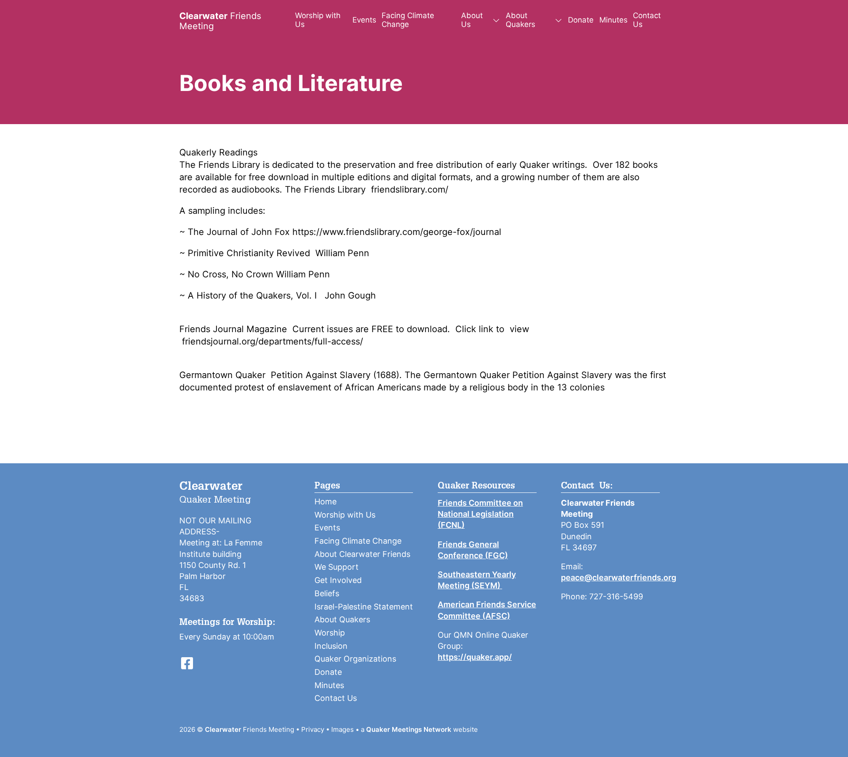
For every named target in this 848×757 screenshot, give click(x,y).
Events (364, 19)
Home (325, 501)
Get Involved (338, 580)
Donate (581, 19)
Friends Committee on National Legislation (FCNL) (480, 514)
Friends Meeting (220, 21)
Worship (329, 632)
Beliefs (326, 593)
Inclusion (331, 646)
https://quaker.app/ (475, 657)
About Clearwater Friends (362, 554)
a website (419, 729)
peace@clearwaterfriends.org (618, 577)
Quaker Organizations (355, 658)
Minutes (613, 19)
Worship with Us (318, 20)
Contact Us (647, 20)
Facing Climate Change (408, 20)
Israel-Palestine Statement (363, 606)
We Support (336, 567)
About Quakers (342, 619)
